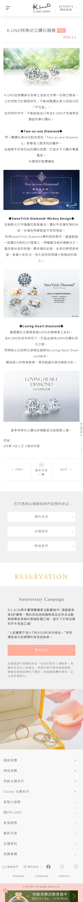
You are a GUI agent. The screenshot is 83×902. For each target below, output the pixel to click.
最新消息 (10, 833)
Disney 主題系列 (16, 791)
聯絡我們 (41, 546)
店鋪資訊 (41, 531)
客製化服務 (12, 801)
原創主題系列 (13, 781)
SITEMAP (18, 876)
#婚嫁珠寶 (32, 445)
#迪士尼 (18, 445)
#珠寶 (7, 445)
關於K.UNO (12, 812)
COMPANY (41, 876)
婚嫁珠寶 (10, 760)
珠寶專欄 (10, 854)
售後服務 (10, 822)
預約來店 (41, 517)
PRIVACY (64, 876)
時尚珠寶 (10, 770)
